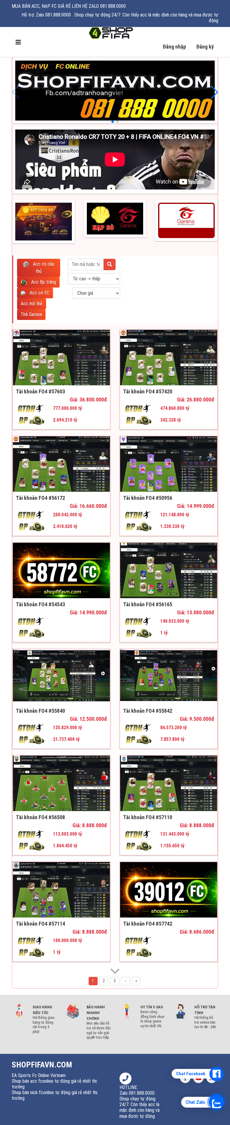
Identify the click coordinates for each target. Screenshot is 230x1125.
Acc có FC (38, 293)
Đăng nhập (174, 46)
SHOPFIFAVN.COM (42, 1065)
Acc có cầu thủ (43, 267)
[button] (15, 92)
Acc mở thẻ (32, 303)
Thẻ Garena (31, 314)
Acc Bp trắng (43, 282)
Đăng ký (205, 46)
